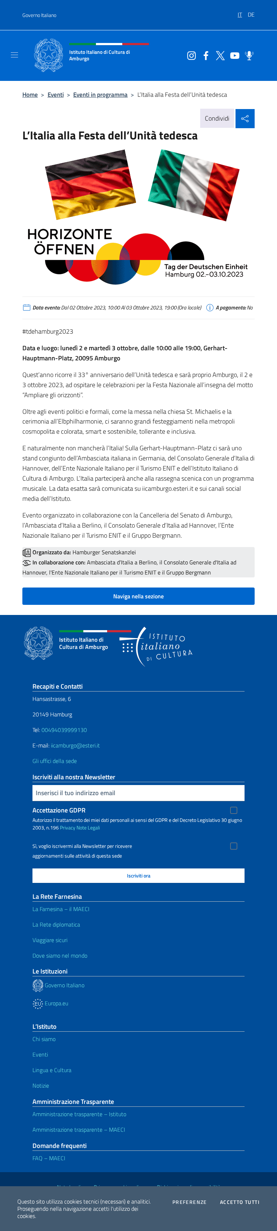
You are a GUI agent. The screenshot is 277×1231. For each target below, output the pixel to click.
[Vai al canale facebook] (204, 55)
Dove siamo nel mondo (59, 955)
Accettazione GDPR (58, 810)
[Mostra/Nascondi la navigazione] (14, 55)
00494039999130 (64, 729)
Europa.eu (55, 1003)
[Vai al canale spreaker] (247, 55)
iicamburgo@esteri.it (75, 745)
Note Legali (88, 827)
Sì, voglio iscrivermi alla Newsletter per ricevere (82, 846)
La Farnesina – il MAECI (60, 909)
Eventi (56, 94)
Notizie (40, 1085)
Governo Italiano (39, 15)
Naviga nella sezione (138, 596)
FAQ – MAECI (48, 1158)
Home (30, 94)
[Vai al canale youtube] (233, 55)
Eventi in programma (100, 94)
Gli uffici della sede (54, 761)
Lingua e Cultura (51, 1070)
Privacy (67, 827)
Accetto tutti (240, 1202)
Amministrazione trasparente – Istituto (79, 1114)
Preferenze (189, 1202)
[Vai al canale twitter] (218, 55)
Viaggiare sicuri (49, 940)
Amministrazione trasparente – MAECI (78, 1129)
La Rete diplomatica (56, 924)
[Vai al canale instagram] (190, 55)
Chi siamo (44, 1039)
